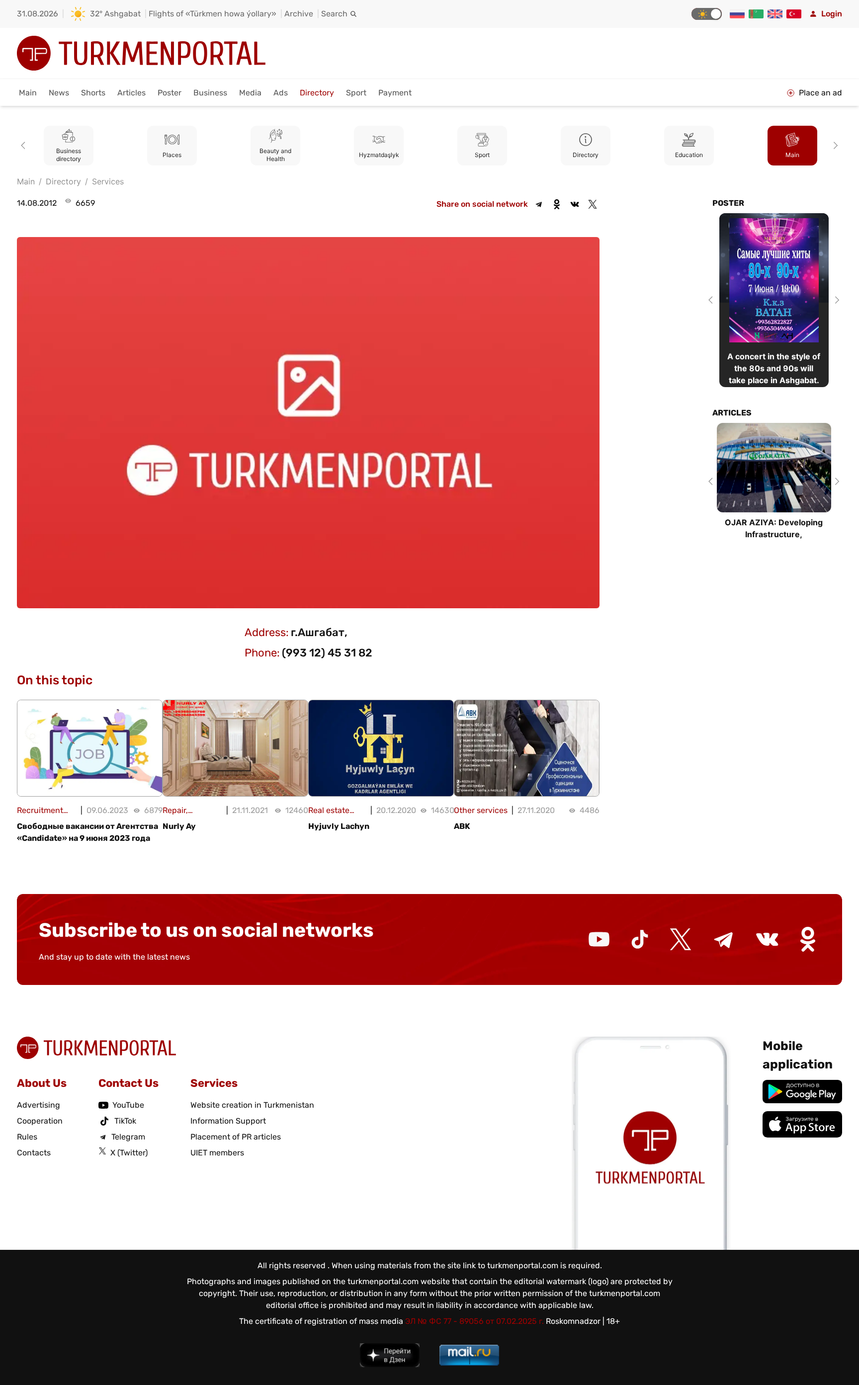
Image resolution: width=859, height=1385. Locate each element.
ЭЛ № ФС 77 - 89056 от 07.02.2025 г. (474, 1321)
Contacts (34, 1152)
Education (689, 155)
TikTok (125, 1121)
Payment (395, 92)
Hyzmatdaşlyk (379, 155)
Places (172, 155)
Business (210, 92)
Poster (169, 92)
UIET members (217, 1152)
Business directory (68, 155)
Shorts (93, 92)
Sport (356, 92)
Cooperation (40, 1121)
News (59, 92)
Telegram (128, 1136)
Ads (280, 92)
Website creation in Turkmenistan (252, 1105)
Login (831, 13)
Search (334, 13)
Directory (317, 92)
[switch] (706, 14)
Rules (27, 1136)
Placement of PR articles (235, 1136)
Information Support (228, 1121)
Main (28, 92)
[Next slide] (834, 146)
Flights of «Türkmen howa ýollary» (212, 13)
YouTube (128, 1105)
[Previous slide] (25, 146)
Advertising (38, 1105)
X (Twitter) (129, 1152)
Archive (298, 13)
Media (250, 92)
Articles (131, 92)
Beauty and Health (275, 155)
